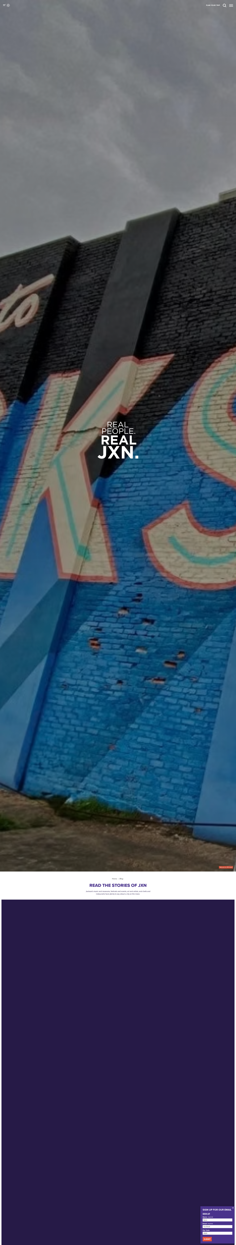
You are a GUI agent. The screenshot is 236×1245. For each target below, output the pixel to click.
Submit (207, 1239)
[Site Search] (224, 5)
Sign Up (206, 1214)
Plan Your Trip (213, 5)
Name (205, 1217)
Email (205, 1223)
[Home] (118, 440)
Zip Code (206, 1230)
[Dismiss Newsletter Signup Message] (233, 1208)
